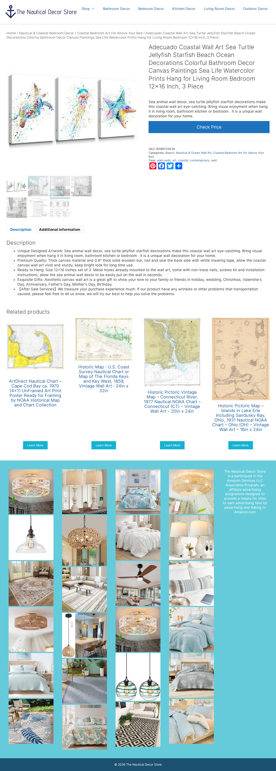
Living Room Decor (219, 8)
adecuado (164, 160)
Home (11, 33)
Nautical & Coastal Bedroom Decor (46, 33)
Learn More (35, 445)
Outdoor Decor (255, 8)
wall (214, 160)
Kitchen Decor (184, 8)
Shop (86, 8)
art (174, 160)
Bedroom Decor (151, 8)
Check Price (209, 127)
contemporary (200, 160)
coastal (183, 160)
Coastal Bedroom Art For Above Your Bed (110, 33)
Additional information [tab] (59, 229)
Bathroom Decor (116, 8)
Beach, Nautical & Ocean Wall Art (188, 152)
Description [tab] (20, 229)
